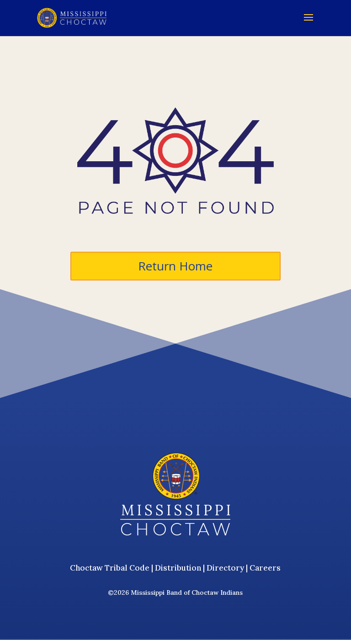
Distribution (178, 568)
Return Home (175, 266)
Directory (225, 568)
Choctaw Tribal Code (109, 568)
